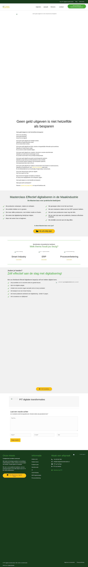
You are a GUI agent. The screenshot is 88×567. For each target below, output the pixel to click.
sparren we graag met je (27, 185)
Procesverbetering (36, 478)
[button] (56, 7)
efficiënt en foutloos (37, 167)
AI (32, 470)
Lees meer (18, 259)
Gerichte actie (35, 467)
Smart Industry (35, 472)
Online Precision (11, 565)
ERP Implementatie (36, 475)
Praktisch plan (35, 464)
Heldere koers (35, 461)
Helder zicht (34, 459)
